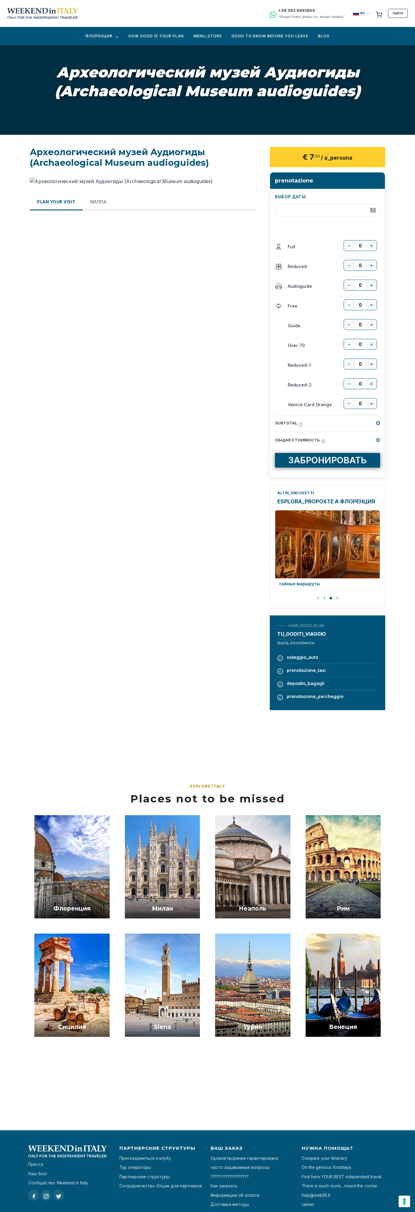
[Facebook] (33, 1195)
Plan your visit (56, 201)
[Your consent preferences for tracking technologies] (404, 1201)
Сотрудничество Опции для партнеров (160, 1185)
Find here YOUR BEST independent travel (342, 1176)
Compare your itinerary (324, 1158)
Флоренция (98, 36)
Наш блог (37, 1173)
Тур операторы (135, 1167)
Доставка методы (230, 1204)
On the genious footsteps (326, 1167)
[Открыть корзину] (379, 13)
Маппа (98, 201)
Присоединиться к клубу (145, 1158)
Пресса (35, 1164)
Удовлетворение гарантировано (245, 1158)
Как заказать (224, 1185)
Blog (324, 36)
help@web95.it (316, 1195)
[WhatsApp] (272, 13)
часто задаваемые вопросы (240, 1167)
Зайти (398, 13)
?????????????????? (230, 1176)
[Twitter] (58, 1195)
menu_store (208, 36)
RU (362, 13)
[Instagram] (46, 1195)
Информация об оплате (235, 1195)
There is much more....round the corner (339, 1185)
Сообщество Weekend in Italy (58, 1182)
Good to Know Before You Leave (270, 36)
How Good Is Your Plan (156, 36)
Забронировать (327, 460)
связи (308, 1204)
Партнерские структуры (144, 1176)
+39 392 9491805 (296, 10)
